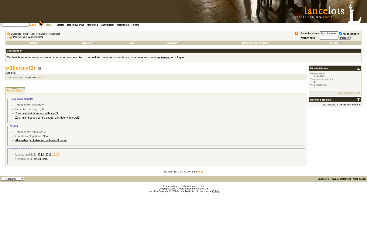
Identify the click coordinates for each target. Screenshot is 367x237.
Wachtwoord (308, 37)
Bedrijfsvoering (75, 25)
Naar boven (359, 179)
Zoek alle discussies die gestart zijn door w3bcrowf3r (47, 117)
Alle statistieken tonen (349, 93)
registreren (163, 57)
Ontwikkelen (107, 25)
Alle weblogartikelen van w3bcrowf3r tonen (41, 140)
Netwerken (123, 25)
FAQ (131, 43)
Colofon (216, 191)
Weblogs (87, 43)
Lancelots (323, 179)
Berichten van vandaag (255, 43)
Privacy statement (341, 179)
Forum (135, 25)
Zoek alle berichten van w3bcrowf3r (37, 113)
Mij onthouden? (352, 33)
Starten (60, 25)
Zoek (33, 25)
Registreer (32, 43)
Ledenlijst (55, 33)
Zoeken (333, 43)
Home (49, 25)
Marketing (92, 25)
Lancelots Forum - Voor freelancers (29, 33)
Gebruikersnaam (310, 33)
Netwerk (171, 43)
